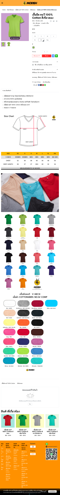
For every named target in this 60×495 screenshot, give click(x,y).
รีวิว (30, 404)
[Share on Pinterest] (43, 85)
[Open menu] (2, 3)
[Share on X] (41, 85)
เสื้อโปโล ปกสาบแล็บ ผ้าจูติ (8, 464)
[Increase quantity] (47, 52)
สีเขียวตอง (32, 10)
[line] (47, 444)
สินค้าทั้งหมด (10, 10)
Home (3, 10)
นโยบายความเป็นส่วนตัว (28, 492)
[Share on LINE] (45, 85)
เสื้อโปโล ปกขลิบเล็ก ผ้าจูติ (8, 457)
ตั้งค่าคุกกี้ (43, 491)
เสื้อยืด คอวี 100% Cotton (22, 10)
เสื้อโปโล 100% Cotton (8, 470)
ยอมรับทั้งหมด (52, 491)
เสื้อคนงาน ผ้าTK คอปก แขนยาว (25, 469)
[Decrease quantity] (42, 52)
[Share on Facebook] (39, 85)
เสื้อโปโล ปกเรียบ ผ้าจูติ (8, 451)
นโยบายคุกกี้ (37, 492)
